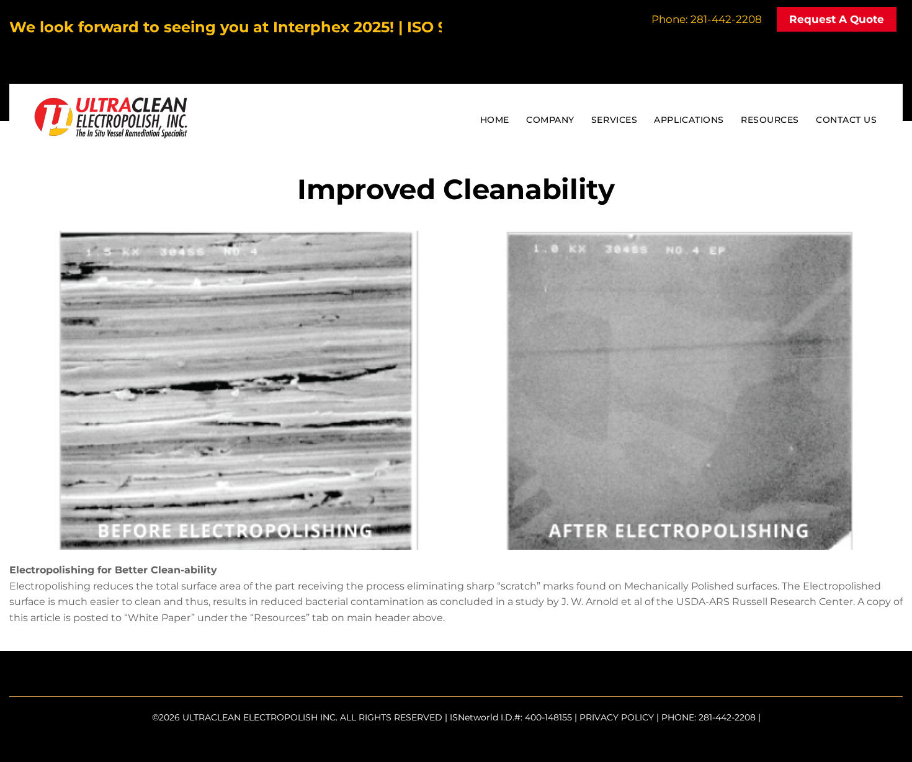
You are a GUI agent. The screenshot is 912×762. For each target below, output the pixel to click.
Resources (770, 120)
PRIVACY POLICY (616, 717)
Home (494, 120)
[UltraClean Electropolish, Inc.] (110, 130)
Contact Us (846, 120)
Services (614, 120)
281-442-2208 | (730, 717)
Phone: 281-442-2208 (706, 19)
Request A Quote (836, 19)
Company (550, 120)
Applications (689, 120)
